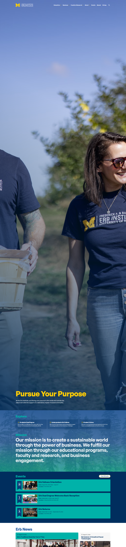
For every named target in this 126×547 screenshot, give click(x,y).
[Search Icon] (109, 5)
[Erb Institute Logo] (24, 5)
